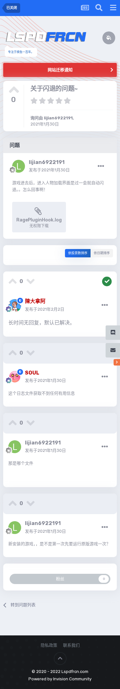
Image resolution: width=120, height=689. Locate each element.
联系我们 (71, 645)
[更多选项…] (101, 166)
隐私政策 (49, 645)
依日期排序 (102, 253)
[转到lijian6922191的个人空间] (18, 166)
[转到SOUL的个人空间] (14, 376)
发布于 (49, 170)
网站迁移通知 (60, 69)
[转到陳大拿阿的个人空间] (14, 305)
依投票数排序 (77, 253)
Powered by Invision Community (60, 678)
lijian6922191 (58, 118)
